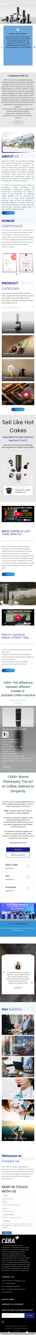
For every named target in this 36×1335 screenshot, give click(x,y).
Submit (6, 1231)
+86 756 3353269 (10, 1281)
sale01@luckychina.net (13, 1284)
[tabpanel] (18, 920)
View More (8, 213)
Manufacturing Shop (18, 855)
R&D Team (18, 850)
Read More (7, 767)
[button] (16, 996)
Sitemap (16, 1328)
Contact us (18, 122)
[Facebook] (3, 1319)
